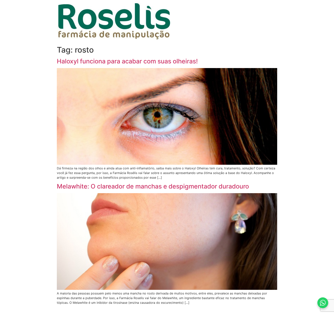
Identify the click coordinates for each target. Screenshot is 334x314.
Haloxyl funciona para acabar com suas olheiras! (127, 61)
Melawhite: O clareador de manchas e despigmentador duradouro (153, 186)
